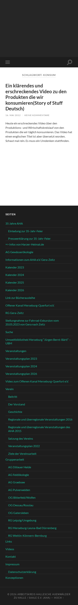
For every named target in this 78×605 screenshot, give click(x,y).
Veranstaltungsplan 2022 (24, 446)
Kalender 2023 (14, 267)
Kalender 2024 (14, 274)
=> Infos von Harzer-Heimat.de (24, 244)
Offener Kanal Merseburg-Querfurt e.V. (29, 305)
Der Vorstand (16, 404)
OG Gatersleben (18, 512)
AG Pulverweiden (19, 490)
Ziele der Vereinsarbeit (22, 453)
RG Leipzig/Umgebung (22, 520)
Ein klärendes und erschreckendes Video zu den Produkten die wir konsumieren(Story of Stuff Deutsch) (36, 97)
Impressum (12, 564)
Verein (9, 389)
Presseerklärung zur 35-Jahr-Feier (29, 238)
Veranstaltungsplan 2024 (21, 366)
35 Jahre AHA (14, 223)
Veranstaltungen (15, 351)
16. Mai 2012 (13, 115)
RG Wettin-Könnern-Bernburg (27, 535)
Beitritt (12, 396)
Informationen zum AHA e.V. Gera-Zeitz (30, 259)
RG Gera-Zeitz (14, 313)
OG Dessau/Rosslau (20, 505)
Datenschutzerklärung (22, 571)
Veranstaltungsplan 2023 (21, 358)
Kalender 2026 (14, 290)
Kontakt (10, 556)
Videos (9, 549)
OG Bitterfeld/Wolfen (22, 497)
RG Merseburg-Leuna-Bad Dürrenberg (32, 528)
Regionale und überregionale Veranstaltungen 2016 (40, 419)
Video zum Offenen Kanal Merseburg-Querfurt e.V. (37, 381)
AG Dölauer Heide (19, 467)
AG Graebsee (16, 482)
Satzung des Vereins (20, 438)
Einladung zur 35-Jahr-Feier (25, 231)
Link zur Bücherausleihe (20, 297)
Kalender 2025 (14, 282)
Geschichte (15, 411)
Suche (9, 332)
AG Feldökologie (18, 474)
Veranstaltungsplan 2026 (21, 373)
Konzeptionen (14, 577)
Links (8, 541)
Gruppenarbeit (14, 459)
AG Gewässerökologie (19, 252)
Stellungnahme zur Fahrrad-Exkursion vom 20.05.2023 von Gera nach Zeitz (32, 322)
